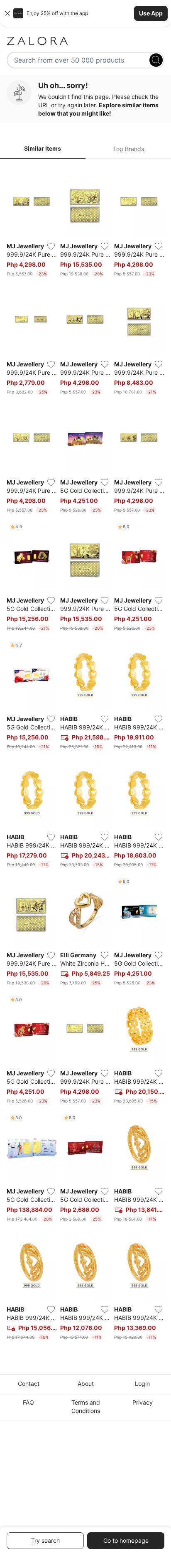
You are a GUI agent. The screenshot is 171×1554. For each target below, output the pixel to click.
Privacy (142, 1402)
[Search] (156, 60)
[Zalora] (85, 41)
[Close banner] (7, 13)
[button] (85, 13)
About (86, 1383)
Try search (45, 1540)
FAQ (28, 1402)
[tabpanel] (85, 755)
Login (142, 1383)
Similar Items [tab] (42, 148)
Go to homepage (126, 1540)
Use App (151, 13)
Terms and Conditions (85, 1406)
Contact (28, 1383)
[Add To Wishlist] (51, 246)
